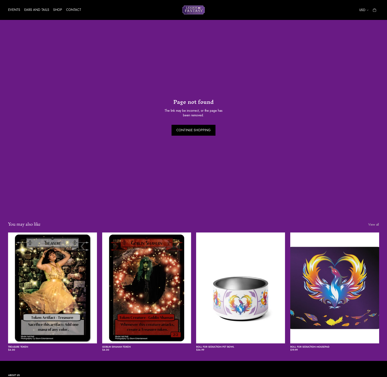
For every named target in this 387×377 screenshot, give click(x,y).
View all (373, 224)
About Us (14, 375)
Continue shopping (193, 130)
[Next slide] (279, 288)
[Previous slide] (202, 288)
